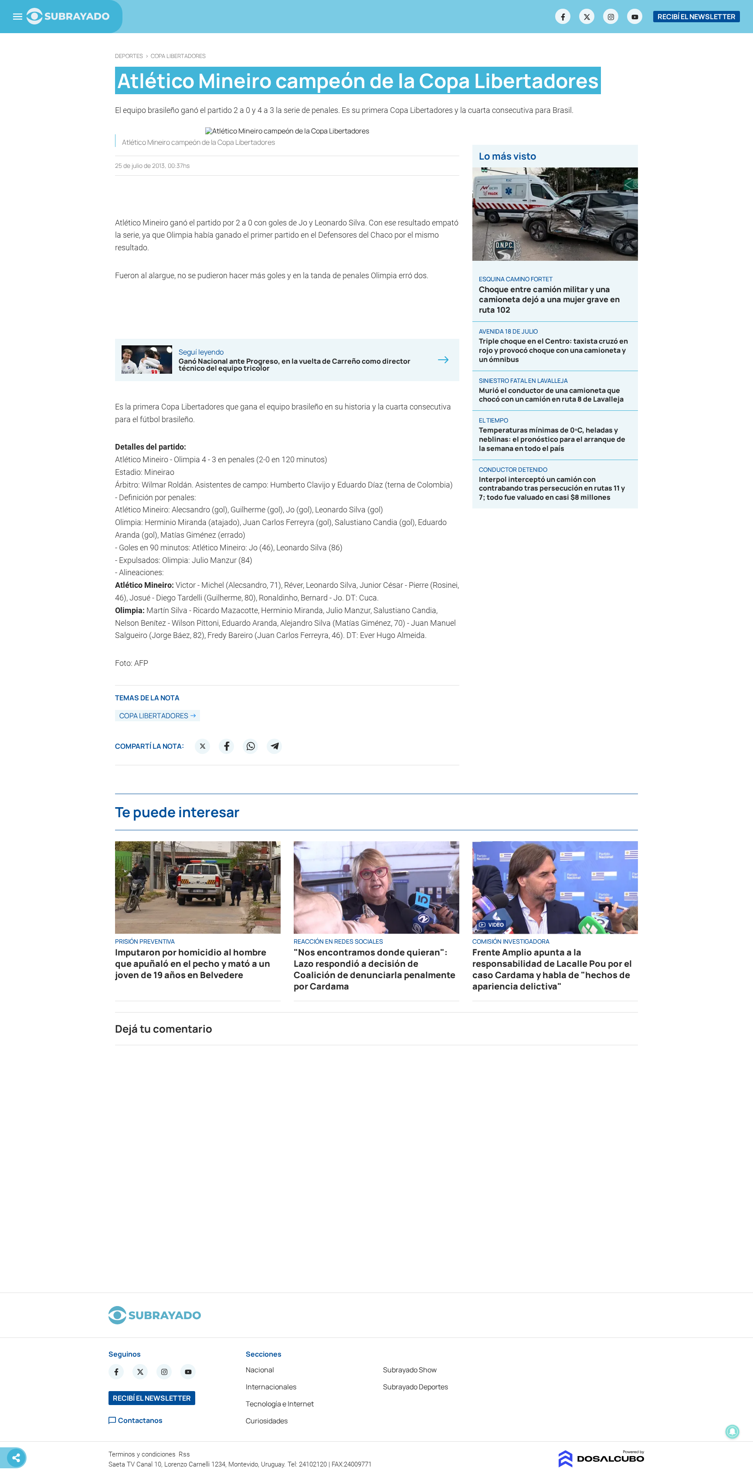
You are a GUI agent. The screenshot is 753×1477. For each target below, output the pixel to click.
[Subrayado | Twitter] (586, 16)
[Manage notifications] (732, 1432)
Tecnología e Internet (280, 1404)
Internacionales (271, 1387)
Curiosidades (267, 1421)
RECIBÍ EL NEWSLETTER (697, 16)
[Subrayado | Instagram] (610, 16)
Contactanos (140, 1420)
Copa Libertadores (178, 56)
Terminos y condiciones (143, 1454)
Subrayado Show (410, 1370)
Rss (185, 1454)
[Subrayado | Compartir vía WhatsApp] (250, 746)
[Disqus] (376, 1165)
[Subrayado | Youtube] (634, 16)
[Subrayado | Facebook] (563, 16)
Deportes (129, 56)
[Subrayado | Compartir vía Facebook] (226, 746)
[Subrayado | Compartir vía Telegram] (274, 746)
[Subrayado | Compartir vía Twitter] (202, 746)
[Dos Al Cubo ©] (601, 1465)
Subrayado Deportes (415, 1387)
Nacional (260, 1370)
